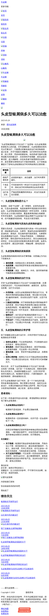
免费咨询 (5, 614)
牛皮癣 (4, 2)
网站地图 (5, 609)
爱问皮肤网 (11, 125)
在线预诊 (5, 611)
